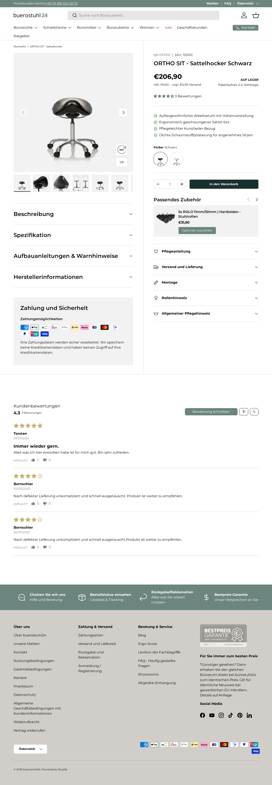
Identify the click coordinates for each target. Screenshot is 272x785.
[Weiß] (176, 159)
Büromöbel (86, 28)
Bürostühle (23, 28)
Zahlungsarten (90, 635)
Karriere (20, 678)
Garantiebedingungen (33, 669)
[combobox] (143, 15)
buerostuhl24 (31, 769)
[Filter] (243, 411)
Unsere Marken (27, 644)
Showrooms (148, 674)
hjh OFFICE (162, 55)
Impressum (23, 686)
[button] (256, 15)
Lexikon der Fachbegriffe (159, 652)
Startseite (20, 46)
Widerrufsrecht (27, 722)
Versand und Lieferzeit (97, 644)
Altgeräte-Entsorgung (157, 683)
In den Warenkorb (224, 184)
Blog (142, 635)
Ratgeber (22, 36)
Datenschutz (25, 695)
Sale (168, 28)
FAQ (227, 3)
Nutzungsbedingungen (34, 661)
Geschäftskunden (192, 28)
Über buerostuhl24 (30, 635)
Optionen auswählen (197, 230)
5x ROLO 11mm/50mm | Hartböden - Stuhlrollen (209, 214)
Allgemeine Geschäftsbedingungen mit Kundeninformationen (37, 708)
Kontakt (20, 652)
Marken (212, 3)
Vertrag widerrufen (29, 730)
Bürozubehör (118, 28)
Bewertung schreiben (211, 412)
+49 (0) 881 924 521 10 (62, 3)
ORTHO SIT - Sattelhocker (46, 46)
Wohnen (147, 28)
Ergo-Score (147, 644)
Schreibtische (55, 28)
